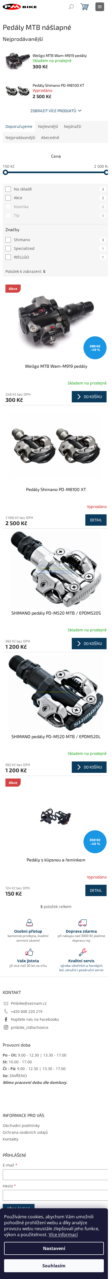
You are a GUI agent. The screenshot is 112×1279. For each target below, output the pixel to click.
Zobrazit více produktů (53, 110)
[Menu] (99, 6)
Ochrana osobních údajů (25, 1132)
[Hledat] (71, 6)
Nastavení (54, 1248)
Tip (59, 215)
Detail (96, 520)
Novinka (59, 206)
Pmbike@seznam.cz (29, 1003)
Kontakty (10, 1139)
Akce (59, 197)
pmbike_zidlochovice (29, 1027)
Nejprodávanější (20, 137)
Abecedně (50, 137)
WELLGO (59, 257)
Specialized (59, 248)
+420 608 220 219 (26, 1011)
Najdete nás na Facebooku (35, 1019)
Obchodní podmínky (21, 1125)
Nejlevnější (48, 126)
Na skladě (59, 189)
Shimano (59, 239)
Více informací (63, 1235)
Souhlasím (54, 1266)
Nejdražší (72, 126)
